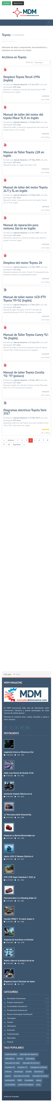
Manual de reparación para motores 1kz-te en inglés (20, 227)
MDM (20, 1080)
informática (9, 1059)
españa (8, 1076)
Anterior (11, 440)
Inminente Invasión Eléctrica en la (18, 794)
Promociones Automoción (17, 1010)
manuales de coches (21, 1076)
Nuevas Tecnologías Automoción (20, 1014)
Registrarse (18, 3)
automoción (10, 1080)
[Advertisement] (26, 560)
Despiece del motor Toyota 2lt (22, 263)
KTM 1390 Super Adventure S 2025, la (19, 877)
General (10, 1042)
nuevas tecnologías (25, 1085)
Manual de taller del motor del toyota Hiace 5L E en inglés (23, 116)
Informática (11, 1026)
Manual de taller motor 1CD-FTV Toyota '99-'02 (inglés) (24, 298)
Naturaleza (11, 1038)
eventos (8, 1072)
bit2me (28, 1072)
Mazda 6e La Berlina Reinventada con (19, 836)
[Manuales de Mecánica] (26, 12)
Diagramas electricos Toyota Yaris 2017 (24, 412)
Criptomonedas (13, 1034)
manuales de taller (12, 1063)
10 (9, 445)
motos (38, 1080)
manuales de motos (40, 1076)
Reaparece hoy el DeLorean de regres (19, 981)
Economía (11, 1030)
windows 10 (10, 1067)
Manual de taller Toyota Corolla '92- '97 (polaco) (23, 374)
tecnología (18, 1072)
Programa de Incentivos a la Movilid (18, 940)
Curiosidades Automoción (17, 1006)
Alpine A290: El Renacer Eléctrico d (18, 856)
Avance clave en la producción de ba (19, 961)
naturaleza (30, 1059)
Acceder (6, 3)
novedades (29, 1080)
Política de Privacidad (11, 1097)
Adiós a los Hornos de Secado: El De (19, 773)
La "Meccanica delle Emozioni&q (17, 815)
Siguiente (16, 445)
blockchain (38, 1072)
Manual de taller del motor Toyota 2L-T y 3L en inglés (25, 189)
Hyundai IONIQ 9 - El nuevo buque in (19, 919)
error (38, 1085)
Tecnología (11, 1018)
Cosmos (10, 1022)
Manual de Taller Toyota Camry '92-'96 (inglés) (26, 336)
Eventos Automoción (15, 1002)
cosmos (20, 1059)
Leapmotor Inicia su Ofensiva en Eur (19, 752)
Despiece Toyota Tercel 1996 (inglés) (21, 78)
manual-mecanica (20, 85)
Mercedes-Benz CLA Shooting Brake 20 (20, 898)
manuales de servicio (31, 1063)
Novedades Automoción (16, 999)
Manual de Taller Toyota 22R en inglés (23, 154)
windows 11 (22, 1067)
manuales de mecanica (29, 1054)
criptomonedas (11, 1054)
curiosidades (10, 1085)
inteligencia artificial (38, 1067)
